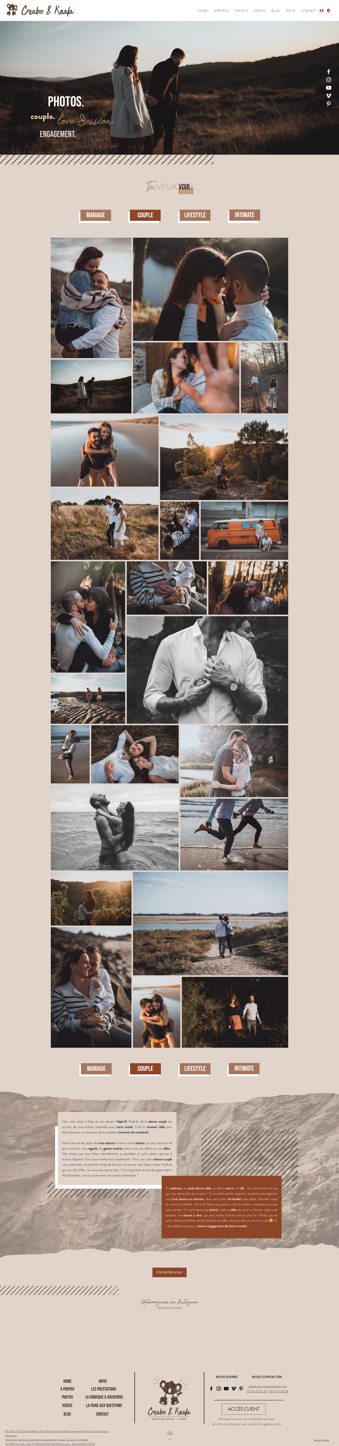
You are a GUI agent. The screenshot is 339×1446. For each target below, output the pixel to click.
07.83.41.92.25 (256, 1391)
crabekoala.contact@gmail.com (267, 1386)
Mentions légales (321, 1439)
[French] (321, 11)
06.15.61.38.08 (278, 1391)
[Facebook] (328, 71)
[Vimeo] (328, 95)
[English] (328, 11)
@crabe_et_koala (169, 1307)
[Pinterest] (328, 103)
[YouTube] (328, 87)
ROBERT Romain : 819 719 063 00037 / (28, 1444)
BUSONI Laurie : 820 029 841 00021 (73, 1444)
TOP (170, 1439)
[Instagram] (328, 79)
